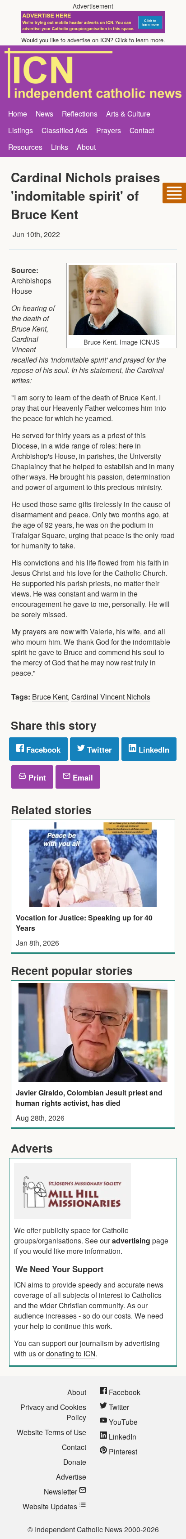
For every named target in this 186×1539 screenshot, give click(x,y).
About (86, 147)
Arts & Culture (128, 113)
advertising (131, 1240)
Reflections (80, 113)
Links (59, 147)
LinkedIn (152, 749)
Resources (25, 147)
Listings (20, 130)
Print (36, 777)
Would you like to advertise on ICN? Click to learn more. (93, 40)
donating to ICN (70, 1353)
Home (17, 113)
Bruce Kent (50, 696)
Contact (142, 130)
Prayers (108, 130)
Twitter (98, 749)
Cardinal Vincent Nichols (110, 696)
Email (81, 777)
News (44, 113)
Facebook (42, 749)
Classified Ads (65, 130)
